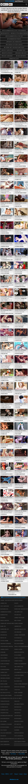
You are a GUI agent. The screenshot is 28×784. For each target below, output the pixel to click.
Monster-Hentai (6, 352)
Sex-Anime (18, 433)
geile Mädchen (4, 744)
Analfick (18, 204)
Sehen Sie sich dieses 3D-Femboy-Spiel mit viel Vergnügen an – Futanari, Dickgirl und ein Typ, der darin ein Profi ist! (21, 547)
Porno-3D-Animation (15, 41)
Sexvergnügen (20, 325)
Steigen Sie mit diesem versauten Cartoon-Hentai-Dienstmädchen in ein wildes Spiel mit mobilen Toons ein (7, 574)
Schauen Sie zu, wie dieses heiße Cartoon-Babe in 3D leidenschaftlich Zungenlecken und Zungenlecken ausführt (7, 547)
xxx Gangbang (18, 735)
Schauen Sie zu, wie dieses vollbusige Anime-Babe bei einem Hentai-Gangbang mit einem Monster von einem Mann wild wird (7, 346)
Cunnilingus (4, 707)
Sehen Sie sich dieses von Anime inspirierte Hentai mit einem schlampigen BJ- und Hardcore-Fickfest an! (7, 561)
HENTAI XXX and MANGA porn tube (7, 122)
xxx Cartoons (8, 50)
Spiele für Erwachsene (20, 33)
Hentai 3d (4, 514)
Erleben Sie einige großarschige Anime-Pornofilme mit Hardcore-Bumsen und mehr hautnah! (7, 413)
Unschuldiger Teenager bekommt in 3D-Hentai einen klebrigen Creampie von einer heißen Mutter (7, 293)
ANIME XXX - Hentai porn (7, 96)
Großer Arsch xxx (20, 629)
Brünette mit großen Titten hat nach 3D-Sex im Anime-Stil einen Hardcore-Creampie (7, 427)
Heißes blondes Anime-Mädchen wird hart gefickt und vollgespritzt (21, 239)
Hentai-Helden (19, 567)
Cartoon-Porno (19, 675)
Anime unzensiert (19, 635)
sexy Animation (20, 285)
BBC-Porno (19, 380)
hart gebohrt (8, 56)
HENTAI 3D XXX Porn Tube (21, 69)
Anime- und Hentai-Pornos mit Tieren (11, 600)
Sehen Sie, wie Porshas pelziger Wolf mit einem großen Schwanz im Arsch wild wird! (21, 346)
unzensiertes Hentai (7, 244)
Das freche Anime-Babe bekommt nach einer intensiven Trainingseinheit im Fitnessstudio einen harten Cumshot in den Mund (21, 333)
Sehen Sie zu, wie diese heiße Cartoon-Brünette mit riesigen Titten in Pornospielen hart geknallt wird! (21, 266)
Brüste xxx (15, 58)
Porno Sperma (19, 246)
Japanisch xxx (5, 326)
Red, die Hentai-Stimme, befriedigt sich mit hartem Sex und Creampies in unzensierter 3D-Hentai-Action (7, 320)
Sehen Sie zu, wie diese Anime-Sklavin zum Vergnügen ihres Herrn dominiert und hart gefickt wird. (21, 320)
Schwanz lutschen (6, 724)
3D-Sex (9, 192)
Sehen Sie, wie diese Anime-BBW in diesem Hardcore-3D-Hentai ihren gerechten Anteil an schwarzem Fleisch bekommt (21, 480)
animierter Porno (15, 39)
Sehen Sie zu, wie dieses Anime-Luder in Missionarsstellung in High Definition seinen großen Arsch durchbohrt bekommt (7, 266)
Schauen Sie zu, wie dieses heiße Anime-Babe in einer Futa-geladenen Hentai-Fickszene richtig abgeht (21, 186)
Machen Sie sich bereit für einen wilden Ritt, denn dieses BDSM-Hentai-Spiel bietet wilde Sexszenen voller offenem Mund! (7, 440)
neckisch (3, 735)
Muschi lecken (18, 721)
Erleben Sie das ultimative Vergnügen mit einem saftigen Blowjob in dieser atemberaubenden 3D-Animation (21, 507)
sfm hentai (6, 33)
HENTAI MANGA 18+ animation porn (7, 69)
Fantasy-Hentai (19, 733)
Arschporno (21, 56)
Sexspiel (18, 407)
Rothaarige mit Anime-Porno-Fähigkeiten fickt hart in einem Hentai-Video (21, 427)
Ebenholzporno (20, 378)
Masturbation (4, 741)
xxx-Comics (19, 472)
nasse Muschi (19, 99)
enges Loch (19, 541)
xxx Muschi (19, 313)
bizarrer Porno (19, 704)
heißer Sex (17, 707)
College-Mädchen (5, 733)
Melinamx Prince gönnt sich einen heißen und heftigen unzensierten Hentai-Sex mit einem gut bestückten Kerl (21, 226)
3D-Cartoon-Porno (7, 512)
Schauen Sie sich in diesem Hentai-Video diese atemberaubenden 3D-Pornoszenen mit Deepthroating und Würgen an (7, 520)
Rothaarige (19, 273)
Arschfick (18, 526)
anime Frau (19, 258)
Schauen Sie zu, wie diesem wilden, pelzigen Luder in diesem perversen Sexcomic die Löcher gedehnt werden (21, 199)
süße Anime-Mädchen (7, 285)
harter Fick (5, 500)
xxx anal (18, 298)
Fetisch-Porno (4, 727)
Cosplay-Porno (4, 663)
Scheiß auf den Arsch (14, 44)
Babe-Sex (18, 72)
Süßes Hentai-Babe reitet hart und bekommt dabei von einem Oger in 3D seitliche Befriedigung (7, 373)
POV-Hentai (17, 724)
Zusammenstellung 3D (15, 36)
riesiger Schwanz (20, 527)
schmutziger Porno (21, 192)
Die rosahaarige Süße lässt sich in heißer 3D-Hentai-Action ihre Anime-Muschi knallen (7, 306)
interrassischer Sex (6, 715)
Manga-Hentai (5, 177)
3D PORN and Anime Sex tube (21, 109)
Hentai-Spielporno (6, 695)
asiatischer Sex (6, 365)
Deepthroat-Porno (21, 166)
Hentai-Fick (17, 709)
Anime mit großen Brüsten (14, 47)
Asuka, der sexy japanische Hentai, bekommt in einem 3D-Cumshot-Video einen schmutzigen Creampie (21, 360)
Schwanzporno (4, 669)
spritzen (18, 218)
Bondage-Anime (20, 71)
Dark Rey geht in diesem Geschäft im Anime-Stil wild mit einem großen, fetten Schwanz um (7, 253)
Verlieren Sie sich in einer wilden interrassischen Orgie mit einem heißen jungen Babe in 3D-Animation (21, 293)
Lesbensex (3, 632)
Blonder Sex (5, 71)
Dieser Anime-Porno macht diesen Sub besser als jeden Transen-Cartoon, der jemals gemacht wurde (7, 360)
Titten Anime (19, 219)
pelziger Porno (20, 352)
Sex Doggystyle (5, 692)
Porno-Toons (5, 581)
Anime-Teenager (20, 300)
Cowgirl (4, 447)
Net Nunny (13, 753)
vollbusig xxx (19, 445)
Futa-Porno (5, 340)
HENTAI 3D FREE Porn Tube (21, 82)
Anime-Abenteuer (6, 407)
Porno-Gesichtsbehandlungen (7, 527)
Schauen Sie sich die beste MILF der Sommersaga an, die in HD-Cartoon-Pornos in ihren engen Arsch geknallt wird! (21, 534)
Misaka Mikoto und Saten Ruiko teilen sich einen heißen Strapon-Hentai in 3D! (21, 574)
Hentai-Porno (7, 53)
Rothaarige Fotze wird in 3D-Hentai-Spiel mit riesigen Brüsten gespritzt (21, 400)
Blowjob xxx (19, 338)
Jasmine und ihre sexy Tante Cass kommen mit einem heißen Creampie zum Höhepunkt (21, 306)
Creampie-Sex (5, 298)
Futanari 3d (5, 338)
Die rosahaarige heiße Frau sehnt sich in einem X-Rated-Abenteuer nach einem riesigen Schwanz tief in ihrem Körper (21, 467)
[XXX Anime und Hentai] (1, 4)
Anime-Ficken (5, 286)
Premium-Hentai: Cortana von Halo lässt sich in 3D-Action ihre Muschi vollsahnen (7, 480)
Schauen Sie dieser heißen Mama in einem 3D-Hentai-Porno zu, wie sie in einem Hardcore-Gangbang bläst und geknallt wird (21, 494)
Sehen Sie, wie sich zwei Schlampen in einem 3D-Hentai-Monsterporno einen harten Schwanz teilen (21, 413)
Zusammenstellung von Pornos (15, 30)
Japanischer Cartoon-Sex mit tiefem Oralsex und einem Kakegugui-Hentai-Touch (7, 186)
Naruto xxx (5, 179)
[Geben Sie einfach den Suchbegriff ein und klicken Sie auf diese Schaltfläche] (26, 4)
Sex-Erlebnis (18, 695)
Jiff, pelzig (18, 151)
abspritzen (19, 340)
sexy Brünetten (20, 579)
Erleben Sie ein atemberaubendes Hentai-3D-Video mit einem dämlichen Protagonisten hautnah (7, 199)
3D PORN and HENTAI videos (7, 82)
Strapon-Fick (4, 712)
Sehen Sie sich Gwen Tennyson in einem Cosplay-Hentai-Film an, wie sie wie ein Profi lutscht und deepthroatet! (7, 453)
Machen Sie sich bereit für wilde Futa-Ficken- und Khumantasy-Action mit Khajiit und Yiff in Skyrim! (21, 453)
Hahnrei (18, 164)
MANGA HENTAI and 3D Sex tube (7, 109)
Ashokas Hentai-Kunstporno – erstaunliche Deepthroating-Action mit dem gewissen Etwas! (7, 239)
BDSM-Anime (5, 445)
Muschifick (5, 393)
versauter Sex (20, 152)
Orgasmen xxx (5, 405)
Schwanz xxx (4, 709)
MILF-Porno (5, 300)
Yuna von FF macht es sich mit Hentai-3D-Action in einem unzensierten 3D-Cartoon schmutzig (7, 507)
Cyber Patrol (22, 753)
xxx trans (3, 730)
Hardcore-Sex (22, 53)
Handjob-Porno (4, 704)
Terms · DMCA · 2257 (7, 774)
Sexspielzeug (19, 581)
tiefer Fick (4, 231)
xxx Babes (4, 219)
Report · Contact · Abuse (20, 774)
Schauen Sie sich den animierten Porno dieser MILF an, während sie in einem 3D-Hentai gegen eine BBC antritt (21, 520)
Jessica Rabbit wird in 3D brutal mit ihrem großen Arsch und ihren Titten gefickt (7, 467)
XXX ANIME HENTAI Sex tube (21, 96)
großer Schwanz (6, 164)
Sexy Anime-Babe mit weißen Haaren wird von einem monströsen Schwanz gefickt (7, 279)
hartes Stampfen (19, 658)
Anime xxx (21, 50)
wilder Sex (19, 206)
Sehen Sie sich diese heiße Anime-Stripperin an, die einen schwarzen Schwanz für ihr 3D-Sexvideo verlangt (21, 373)
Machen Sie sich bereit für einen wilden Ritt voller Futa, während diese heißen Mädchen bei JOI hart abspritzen (7, 494)
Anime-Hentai (5, 166)
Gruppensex (17, 715)
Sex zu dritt (18, 698)
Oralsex (4, 192)
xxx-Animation (5, 271)
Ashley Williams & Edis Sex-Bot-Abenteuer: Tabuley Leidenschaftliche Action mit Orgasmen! (7, 400)
